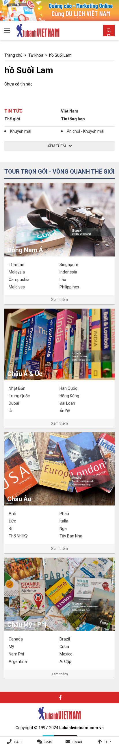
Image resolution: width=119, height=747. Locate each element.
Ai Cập (65, 661)
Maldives (17, 287)
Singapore (69, 264)
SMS (48, 742)
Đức (12, 521)
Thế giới (12, 119)
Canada (16, 639)
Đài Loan (67, 403)
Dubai (14, 403)
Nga (63, 528)
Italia (64, 521)
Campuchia (19, 279)
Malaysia (17, 272)
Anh (12, 513)
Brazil (65, 639)
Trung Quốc (19, 396)
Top (107, 742)
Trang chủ (13, 55)
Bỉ (10, 528)
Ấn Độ (65, 410)
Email (77, 742)
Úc (11, 410)
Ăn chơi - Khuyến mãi (85, 131)
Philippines (69, 287)
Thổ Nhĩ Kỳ (18, 536)
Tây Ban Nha (71, 536)
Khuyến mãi (20, 131)
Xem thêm (59, 299)
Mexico (66, 654)
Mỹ (11, 646)
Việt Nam (69, 111)
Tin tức (13, 111)
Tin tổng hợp (73, 119)
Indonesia (68, 272)
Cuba (64, 646)
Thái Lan (16, 264)
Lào (63, 279)
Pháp (64, 513)
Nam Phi (16, 654)
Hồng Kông (69, 396)
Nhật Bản (17, 388)
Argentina (18, 661)
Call (18, 742)
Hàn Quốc (68, 388)
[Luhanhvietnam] (59, 712)
